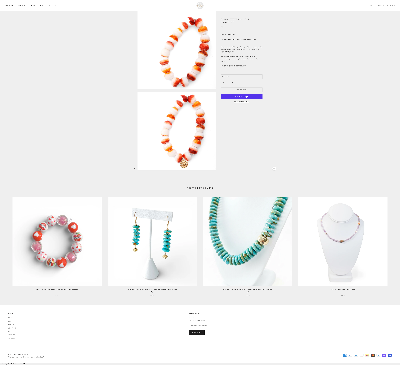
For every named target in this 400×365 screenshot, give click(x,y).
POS (24, 357)
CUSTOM (11, 325)
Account (372, 5)
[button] (57, 292)
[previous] (6, 244)
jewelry (9, 5)
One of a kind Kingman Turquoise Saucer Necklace (247, 289)
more (33, 5)
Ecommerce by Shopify (37, 357)
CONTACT (11, 335)
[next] (393, 244)
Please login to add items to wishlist (12, 364)
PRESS (10, 321)
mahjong (22, 5)
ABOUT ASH (12, 328)
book (42, 5)
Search (381, 5)
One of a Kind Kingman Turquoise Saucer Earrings (152, 289)
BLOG (10, 318)
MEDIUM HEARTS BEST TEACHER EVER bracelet (57, 289)
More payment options (241, 101)
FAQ (9, 331)
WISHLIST (11, 338)
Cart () (391, 5)
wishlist (53, 5)
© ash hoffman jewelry (18, 354)
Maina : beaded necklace (343, 289)
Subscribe (197, 332)
